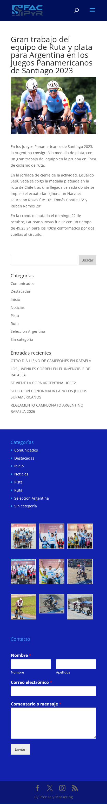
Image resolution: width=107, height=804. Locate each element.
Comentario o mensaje (36, 704)
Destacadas (21, 291)
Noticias (18, 307)
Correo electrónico (31, 682)
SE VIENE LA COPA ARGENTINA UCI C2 (43, 382)
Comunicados (22, 283)
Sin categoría (22, 339)
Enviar (20, 749)
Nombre (21, 655)
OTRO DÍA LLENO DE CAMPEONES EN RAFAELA (51, 360)
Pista (15, 315)
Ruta (15, 323)
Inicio (15, 299)
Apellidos (63, 672)
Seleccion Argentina (28, 331)
